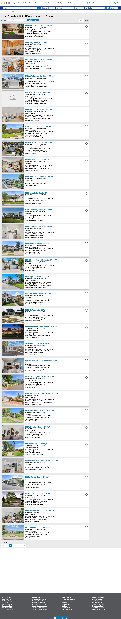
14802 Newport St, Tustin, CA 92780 (39, 410)
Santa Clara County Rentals (39, 599)
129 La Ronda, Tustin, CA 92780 (37, 477)
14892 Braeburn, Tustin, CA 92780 (38, 109)
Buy (19, 3)
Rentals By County (36, 611)
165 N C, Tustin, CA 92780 (35, 310)
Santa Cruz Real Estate (98, 604)
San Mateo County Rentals (39, 604)
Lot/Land (64, 606)
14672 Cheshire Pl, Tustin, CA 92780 (39, 59)
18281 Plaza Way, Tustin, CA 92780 (39, 176)
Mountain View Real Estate (99, 609)
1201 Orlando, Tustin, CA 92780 (37, 92)
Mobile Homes (66, 607)
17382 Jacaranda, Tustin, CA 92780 (39, 126)
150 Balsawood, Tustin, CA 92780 (38, 209)
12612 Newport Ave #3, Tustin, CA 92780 (41, 260)
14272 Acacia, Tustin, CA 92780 (37, 527)
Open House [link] (39, 3)
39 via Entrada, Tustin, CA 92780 (38, 343)
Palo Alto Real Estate (97, 611)
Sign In (116, 3)
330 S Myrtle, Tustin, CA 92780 (37, 276)
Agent (59, 3)
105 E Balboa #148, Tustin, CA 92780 (39, 377)
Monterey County (6, 602)
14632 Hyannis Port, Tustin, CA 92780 (40, 510)
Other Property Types (67, 609)
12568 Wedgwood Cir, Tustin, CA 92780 (40, 76)
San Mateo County (7, 604)
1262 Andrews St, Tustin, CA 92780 (39, 494)
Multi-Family (65, 604)
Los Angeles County (7, 609)
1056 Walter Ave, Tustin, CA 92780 (38, 143)
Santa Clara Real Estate (98, 601)
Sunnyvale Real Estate (98, 602)
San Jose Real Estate (97, 599)
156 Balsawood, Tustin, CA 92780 (38, 226)
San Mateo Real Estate (98, 607)
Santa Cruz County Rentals (39, 601)
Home (3, 11)
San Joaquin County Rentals (39, 606)
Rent (30, 3)
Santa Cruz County (7, 601)
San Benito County (7, 607)
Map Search (49, 3)
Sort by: (3, 20)
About (81, 3)
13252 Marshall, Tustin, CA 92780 (38, 427)
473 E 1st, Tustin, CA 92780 (36, 42)
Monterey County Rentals (38, 602)
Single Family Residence (68, 599)
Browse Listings (6, 611)
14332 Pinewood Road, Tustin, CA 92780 (41, 326)
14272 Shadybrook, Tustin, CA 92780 (39, 26)
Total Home (92, 3)
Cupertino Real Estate (97, 606)
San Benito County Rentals (39, 607)
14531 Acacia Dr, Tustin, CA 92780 (38, 193)
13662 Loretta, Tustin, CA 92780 (37, 243)
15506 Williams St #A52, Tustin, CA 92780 (41, 460)
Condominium (66, 602)
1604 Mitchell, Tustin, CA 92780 (37, 159)
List (81, 20)
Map (86, 20)
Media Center (70, 3)
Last (24, 546)
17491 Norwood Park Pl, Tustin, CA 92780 (41, 393)
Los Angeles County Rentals (39, 609)
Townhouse (65, 601)
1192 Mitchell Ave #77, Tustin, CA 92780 (41, 360)
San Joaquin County (7, 606)
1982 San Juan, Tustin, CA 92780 (38, 293)
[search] (39, 8)
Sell (24, 3)
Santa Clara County (7, 599)
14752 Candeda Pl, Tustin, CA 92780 (39, 443)
